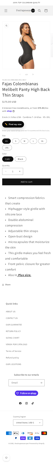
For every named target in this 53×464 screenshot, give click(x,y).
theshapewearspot (22, 443)
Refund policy (12, 357)
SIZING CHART (12, 337)
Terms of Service (13, 351)
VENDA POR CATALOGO (16, 344)
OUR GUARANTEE (14, 324)
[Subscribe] (41, 382)
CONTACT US (12, 318)
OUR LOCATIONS (13, 364)
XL (42, 141)
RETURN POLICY (13, 331)
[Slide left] (20, 74)
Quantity (6, 165)
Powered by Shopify (36, 443)
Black (20, 159)
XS (6, 141)
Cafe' (7, 159)
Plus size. (24, 275)
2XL (7, 147)
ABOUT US (10, 311)
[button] (6, 10)
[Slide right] (33, 74)
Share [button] (8, 284)
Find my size (13, 124)
